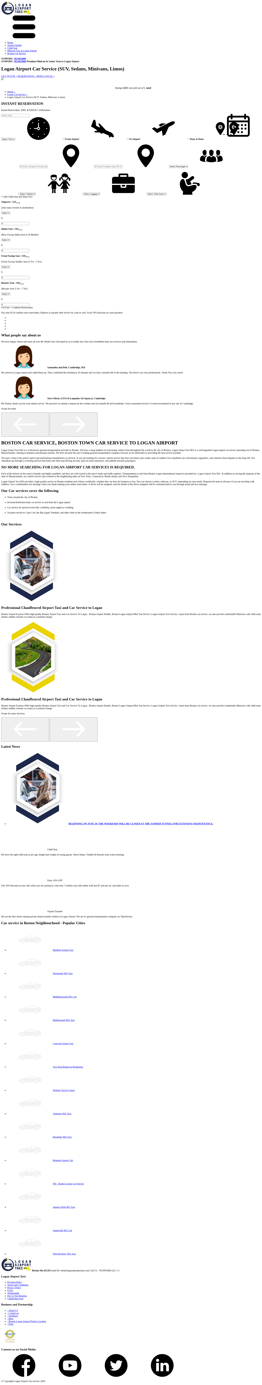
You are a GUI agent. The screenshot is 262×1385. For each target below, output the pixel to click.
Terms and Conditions (17, 1285)
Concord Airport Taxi (63, 1043)
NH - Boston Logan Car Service (68, 1183)
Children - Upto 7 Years (9, 169)
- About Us (12, 1310)
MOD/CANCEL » (46, 76)
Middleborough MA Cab (65, 997)
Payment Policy (14, 1282)
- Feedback (12, 1316)
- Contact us (13, 1313)
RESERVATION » (27, 76)
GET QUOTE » (9, 76)
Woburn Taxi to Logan (64, 1090)
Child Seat (12, 48)
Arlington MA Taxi (62, 1113)
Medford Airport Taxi (63, 950)
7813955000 (20, 58)
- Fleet (10, 1324)
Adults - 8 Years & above (10, 142)
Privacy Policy (14, 1287)
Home (10, 42)
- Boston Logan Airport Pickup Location (26, 1321)
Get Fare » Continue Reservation (17, 307)
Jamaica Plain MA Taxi (64, 1207)
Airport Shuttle (14, 45)
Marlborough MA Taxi (64, 1020)
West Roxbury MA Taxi (64, 1254)
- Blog (10, 1318)
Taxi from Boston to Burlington (68, 1067)
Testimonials (13, 1293)
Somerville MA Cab (62, 1230)
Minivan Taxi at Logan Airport (22, 50)
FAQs (10, 1290)
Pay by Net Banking (17, 1296)
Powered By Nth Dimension (60, 1381)
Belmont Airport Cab (63, 1160)
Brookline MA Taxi (62, 1137)
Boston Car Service (16, 53)
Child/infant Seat (15, 1298)
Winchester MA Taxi (63, 973)
